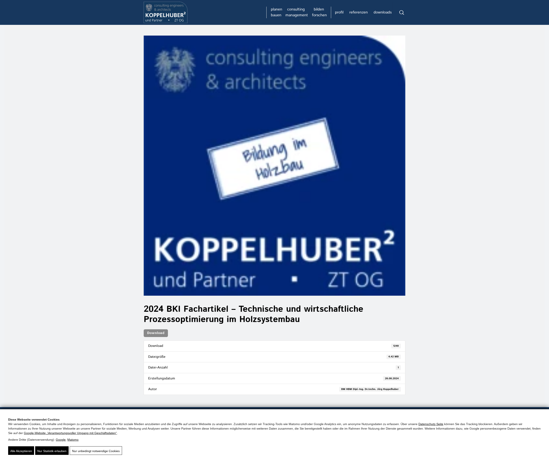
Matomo (72, 439)
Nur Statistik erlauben (51, 451)
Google (61, 439)
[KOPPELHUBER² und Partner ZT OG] (165, 12)
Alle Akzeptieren (21, 451)
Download (155, 333)
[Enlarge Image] (274, 166)
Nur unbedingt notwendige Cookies (96, 451)
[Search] (401, 12)
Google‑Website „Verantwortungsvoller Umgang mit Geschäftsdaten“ (70, 433)
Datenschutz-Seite (430, 424)
